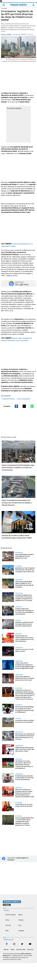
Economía (18, 688)
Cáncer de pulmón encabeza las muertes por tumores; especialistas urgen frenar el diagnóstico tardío (24, 665)
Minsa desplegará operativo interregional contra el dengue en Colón (24, 556)
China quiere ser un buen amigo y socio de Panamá (23, 805)
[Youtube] (30, 944)
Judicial (18, 620)
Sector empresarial (23, 399)
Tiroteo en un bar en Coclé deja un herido (24, 650)
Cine (19, 925)
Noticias (6, 949)
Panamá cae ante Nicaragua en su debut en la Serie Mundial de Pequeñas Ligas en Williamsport (24, 709)
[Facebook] (1, 1)
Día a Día (8, 925)
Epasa (20, 914)
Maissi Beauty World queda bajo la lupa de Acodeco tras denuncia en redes (24, 749)
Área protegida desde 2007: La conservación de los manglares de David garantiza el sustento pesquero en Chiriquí (24, 821)
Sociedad (18, 566)
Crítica (7, 920)
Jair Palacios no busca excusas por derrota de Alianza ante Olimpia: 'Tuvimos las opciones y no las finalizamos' (24, 764)
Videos (13, 949)
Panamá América (10, 914)
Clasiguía (21, 930)
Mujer (7, 930)
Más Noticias (7, 548)
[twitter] (22, 944)
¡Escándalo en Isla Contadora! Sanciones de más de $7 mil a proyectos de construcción (25, 569)
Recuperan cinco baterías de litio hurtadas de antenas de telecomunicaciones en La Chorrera (24, 736)
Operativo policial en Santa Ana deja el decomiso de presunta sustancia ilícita (24, 624)
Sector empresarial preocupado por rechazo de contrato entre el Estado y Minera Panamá (17, 502)
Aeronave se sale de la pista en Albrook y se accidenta (24, 721)
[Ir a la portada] (18, 5)
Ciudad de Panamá (8, 399)
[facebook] (6, 944)
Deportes (18, 634)
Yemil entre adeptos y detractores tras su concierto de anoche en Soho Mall (24, 678)
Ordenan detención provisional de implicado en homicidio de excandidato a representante (24, 611)
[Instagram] (14, 944)
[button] (16, 406)
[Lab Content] (18, 906)
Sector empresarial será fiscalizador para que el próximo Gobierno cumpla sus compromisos (18, 467)
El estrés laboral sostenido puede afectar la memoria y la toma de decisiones (24, 777)
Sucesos (18, 718)
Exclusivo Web (20, 949)
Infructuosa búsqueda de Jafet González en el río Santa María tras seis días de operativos (24, 584)
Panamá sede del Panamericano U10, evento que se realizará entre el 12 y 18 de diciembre (24, 638)
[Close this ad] (35, 961)
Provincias (19, 552)
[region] (18, 77)
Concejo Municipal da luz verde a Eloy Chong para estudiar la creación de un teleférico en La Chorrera (23, 597)
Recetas (20, 920)
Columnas (30, 949)
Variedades (19, 661)
